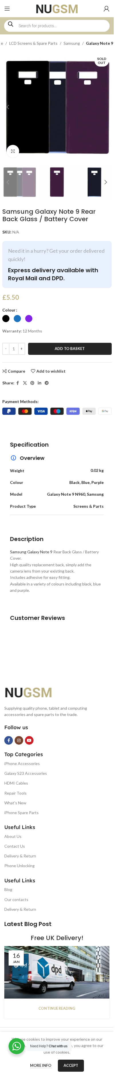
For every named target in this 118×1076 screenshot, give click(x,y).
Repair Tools (15, 793)
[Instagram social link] (19, 740)
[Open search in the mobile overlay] (56, 26)
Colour (8, 310)
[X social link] (25, 383)
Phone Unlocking (19, 865)
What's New (15, 802)
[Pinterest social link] (32, 383)
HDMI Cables (16, 783)
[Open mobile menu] (7, 8)
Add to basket (70, 348)
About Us (12, 836)
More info (41, 1065)
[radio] (5, 318)
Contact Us (14, 846)
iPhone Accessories (22, 763)
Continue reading (56, 1008)
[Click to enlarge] (13, 151)
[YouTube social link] (29, 740)
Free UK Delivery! (57, 937)
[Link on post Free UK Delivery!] (56, 972)
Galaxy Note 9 (99, 43)
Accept (71, 1065)
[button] (8, 107)
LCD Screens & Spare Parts (33, 43)
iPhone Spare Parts (21, 812)
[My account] (106, 8)
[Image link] (33, 691)
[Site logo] (57, 8)
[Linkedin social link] (39, 383)
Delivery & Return (20, 855)
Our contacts (16, 899)
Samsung (72, 43)
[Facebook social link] (17, 383)
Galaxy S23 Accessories (25, 773)
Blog (8, 889)
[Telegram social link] (46, 383)
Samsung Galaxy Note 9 (31, 551)
